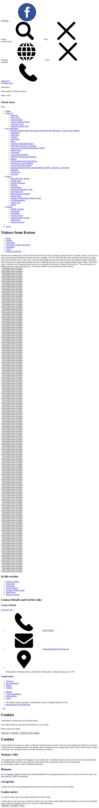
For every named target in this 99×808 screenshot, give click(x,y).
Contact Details (16, 120)
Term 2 (8, 249)
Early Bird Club (17, 192)
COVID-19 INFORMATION (22, 144)
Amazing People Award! (20, 218)
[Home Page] (7, 83)
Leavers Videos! (17, 216)
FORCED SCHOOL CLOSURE (23, 146)
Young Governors (17, 222)
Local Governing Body (19, 155)
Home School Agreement (20, 194)
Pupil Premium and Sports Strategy (24, 161)
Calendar (14, 137)
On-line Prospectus (18, 183)
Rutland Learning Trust (19, 126)
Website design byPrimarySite (18, 705)
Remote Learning (17, 209)
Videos (13, 205)
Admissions (15, 133)
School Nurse (16, 181)
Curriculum (15, 152)
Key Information (12, 128)
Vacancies (14, 174)
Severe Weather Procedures (21, 165)
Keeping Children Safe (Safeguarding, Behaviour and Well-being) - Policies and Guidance (45, 131)
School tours (15, 172)
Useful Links (16, 202)
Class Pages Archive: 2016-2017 (18, 245)
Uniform (14, 185)
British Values (16, 150)
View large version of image (12, 269)
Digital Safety (16, 196)
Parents (8, 176)
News (13, 141)
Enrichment (15, 213)
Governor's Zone (17, 124)
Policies (14, 159)
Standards (14, 170)
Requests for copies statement (22, 163)
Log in (8, 226)
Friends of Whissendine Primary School (26, 198)
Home (8, 111)
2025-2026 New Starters (20, 178)
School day (15, 135)
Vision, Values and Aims (20, 122)
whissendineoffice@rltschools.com (55, 649)
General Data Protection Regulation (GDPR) (28, 148)
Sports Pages (15, 220)
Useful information (18, 200)
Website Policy (11, 696)
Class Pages (15, 211)
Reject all (5, 733)
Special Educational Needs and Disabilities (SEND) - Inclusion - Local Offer (40, 168)
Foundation (10, 247)
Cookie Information (13, 694)
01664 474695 (48, 630)
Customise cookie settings (29, 733)
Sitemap (9, 692)
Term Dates (15, 139)
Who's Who (15, 118)
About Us (9, 113)
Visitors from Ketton (13, 251)
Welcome (14, 115)
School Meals (16, 187)
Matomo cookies (13, 774)
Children (9, 207)
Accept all (14, 733)
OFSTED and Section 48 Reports (23, 157)
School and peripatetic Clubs (21, 189)
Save (22, 806)
